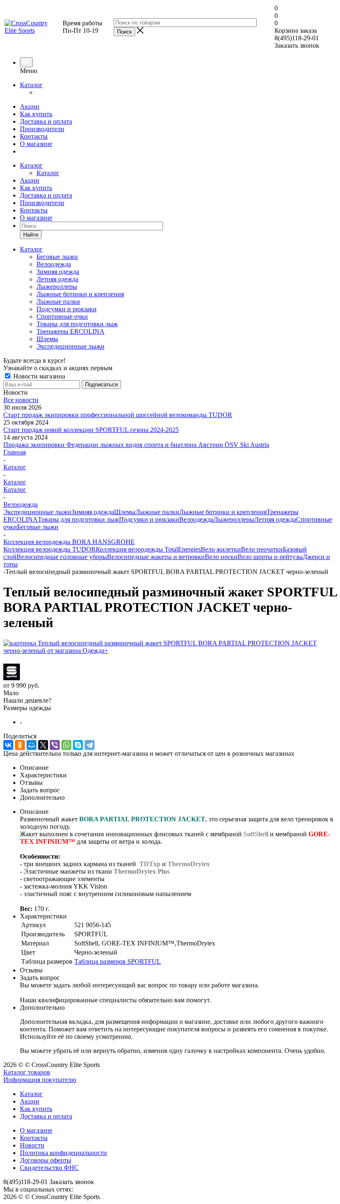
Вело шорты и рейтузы (270, 556)
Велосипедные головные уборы (62, 556)
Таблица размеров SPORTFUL (117, 961)
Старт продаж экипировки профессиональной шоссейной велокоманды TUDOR (117, 414)
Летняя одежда (57, 279)
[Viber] (55, 745)
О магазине (36, 143)
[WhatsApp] (66, 745)
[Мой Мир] (31, 745)
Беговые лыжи (57, 256)
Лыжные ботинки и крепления (80, 294)
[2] (18, 659)
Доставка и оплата (46, 121)
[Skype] (78, 745)
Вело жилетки (221, 549)
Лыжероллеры (56, 286)
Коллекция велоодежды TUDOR (49, 549)
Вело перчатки (262, 549)
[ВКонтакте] (8, 745)
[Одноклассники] (20, 745)
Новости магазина (38, 376)
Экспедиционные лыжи (70, 346)
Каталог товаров (26, 1072)
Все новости (21, 399)
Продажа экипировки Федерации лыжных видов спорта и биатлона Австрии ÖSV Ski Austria (136, 444)
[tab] (178, 768)
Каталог (31, 84)
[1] (8, 659)
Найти (30, 235)
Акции (29, 106)
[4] (37, 659)
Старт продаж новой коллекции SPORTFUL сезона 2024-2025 (91, 429)
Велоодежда (53, 264)
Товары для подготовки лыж (77, 323)
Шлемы (47, 338)
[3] (28, 659)
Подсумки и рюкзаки (66, 309)
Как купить (36, 113)
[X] (43, 745)
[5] (47, 659)
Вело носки (221, 556)
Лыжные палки (58, 301)
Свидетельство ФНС (49, 1167)
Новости (32, 1145)
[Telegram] (90, 745)
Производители (42, 128)
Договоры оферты (45, 1160)
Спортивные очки (62, 316)
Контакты (34, 136)
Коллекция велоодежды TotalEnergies (148, 549)
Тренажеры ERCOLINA (70, 331)
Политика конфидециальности (63, 1152)
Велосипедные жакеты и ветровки (156, 556)
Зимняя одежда (57, 271)
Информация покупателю (39, 1079)
